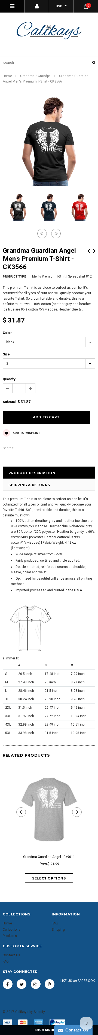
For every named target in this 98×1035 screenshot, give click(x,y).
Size (6, 354)
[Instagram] (36, 984)
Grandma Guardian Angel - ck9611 (49, 857)
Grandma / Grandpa (35, 76)
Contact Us (75, 1030)
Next (94, 251)
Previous (89, 251)
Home (7, 76)
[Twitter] (21, 984)
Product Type (14, 276)
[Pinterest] (49, 984)
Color (7, 333)
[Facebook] (8, 984)
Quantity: (9, 379)
